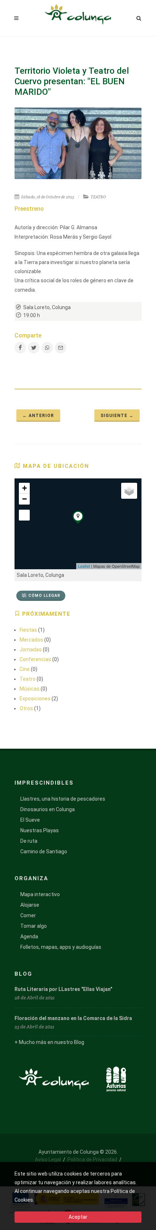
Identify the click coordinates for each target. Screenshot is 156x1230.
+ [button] (24, 488)
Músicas (30, 689)
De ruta (28, 841)
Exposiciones (35, 698)
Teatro (28, 679)
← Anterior (38, 415)
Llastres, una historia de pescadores (62, 799)
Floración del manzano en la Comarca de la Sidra (73, 1018)
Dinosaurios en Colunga (47, 809)
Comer (28, 915)
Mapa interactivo (40, 894)
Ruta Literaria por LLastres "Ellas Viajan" (63, 989)
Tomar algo (33, 926)
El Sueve (30, 820)
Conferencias (35, 659)
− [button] (24, 498)
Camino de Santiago (43, 851)
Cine (25, 669)
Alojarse (29, 905)
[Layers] (129, 491)
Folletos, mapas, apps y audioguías (60, 947)
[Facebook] (20, 347)
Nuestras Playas (39, 830)
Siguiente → (117, 415)
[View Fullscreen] (24, 515)
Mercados (31, 640)
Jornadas (31, 649)
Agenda (29, 936)
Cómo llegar (44, 595)
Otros (26, 708)
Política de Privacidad (92, 1159)
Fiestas (28, 630)
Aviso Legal (48, 1159)
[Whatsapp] (47, 347)
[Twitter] (34, 347)
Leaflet (84, 566)
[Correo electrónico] (60, 347)
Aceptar (78, 1217)
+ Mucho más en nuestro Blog (49, 1042)
